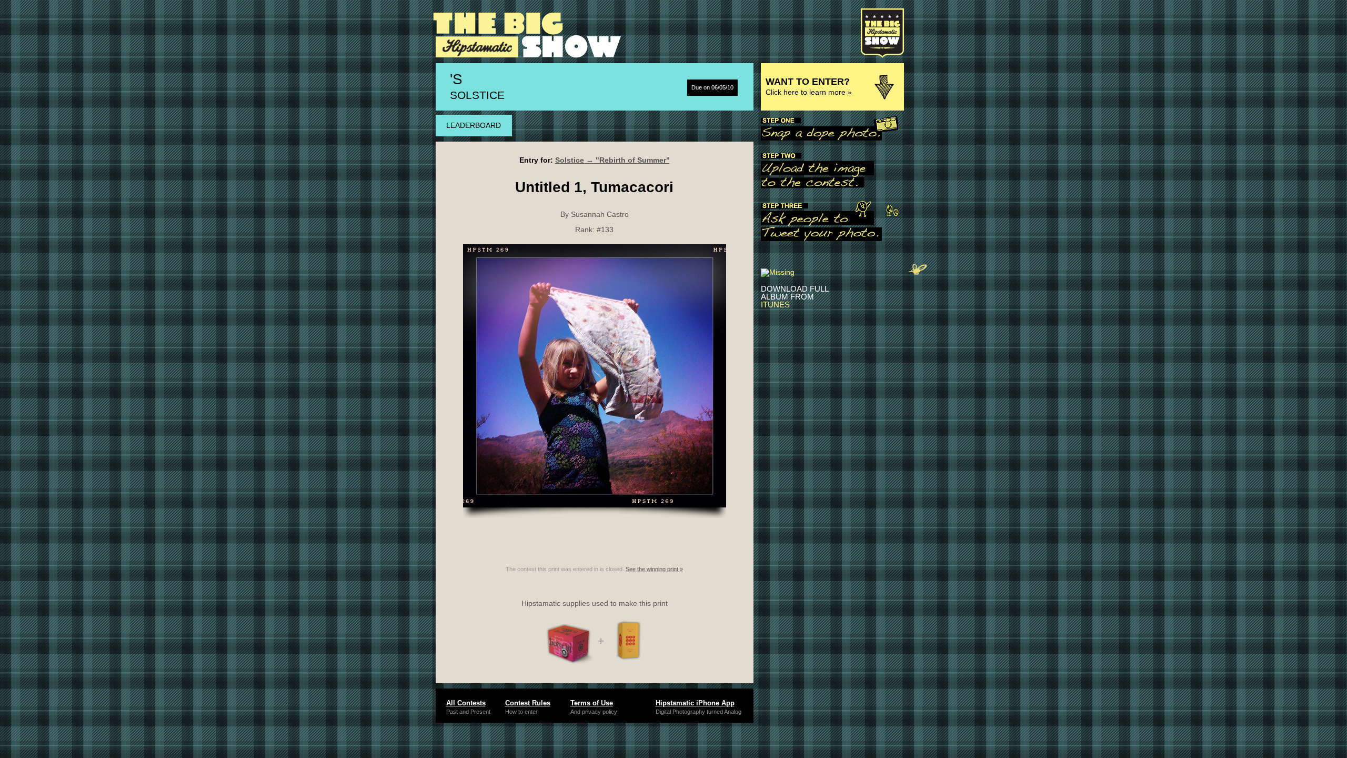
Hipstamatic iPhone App (695, 703)
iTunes (775, 304)
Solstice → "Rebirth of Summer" (612, 160)
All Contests (466, 703)
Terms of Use (591, 703)
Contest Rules (527, 703)
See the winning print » (654, 569)
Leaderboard (473, 125)
